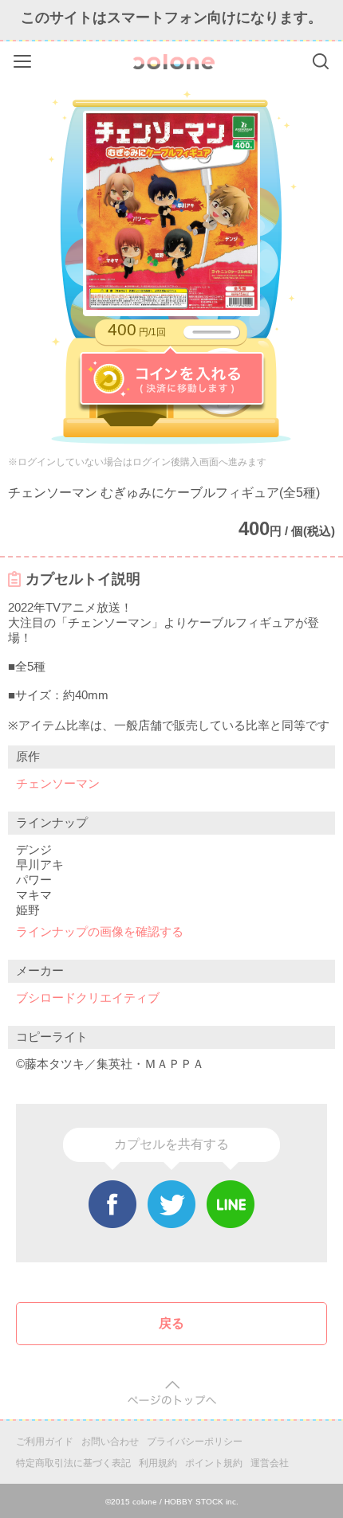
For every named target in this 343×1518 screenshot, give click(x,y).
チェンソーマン (58, 783)
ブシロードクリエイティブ (88, 997)
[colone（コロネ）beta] (174, 61)
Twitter (171, 1204)
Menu (24, 58)
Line (230, 1204)
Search (321, 61)
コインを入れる (171, 379)
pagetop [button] (172, 1393)
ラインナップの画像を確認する (99, 931)
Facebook (112, 1204)
